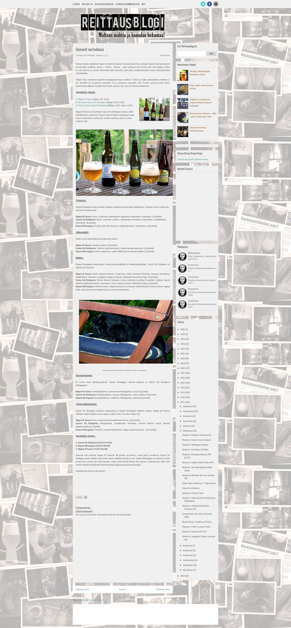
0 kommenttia (165, 55)
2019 (183, 363)
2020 (183, 358)
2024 (183, 339)
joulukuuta (187, 406)
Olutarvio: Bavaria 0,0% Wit (194, 532)
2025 (183, 334)
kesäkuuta (188, 545)
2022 (183, 349)
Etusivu (76, 4)
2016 (183, 378)
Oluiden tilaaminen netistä (127, 4)
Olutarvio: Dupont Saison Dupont (196, 440)
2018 (183, 368)
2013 (183, 392)
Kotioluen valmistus (104, 4)
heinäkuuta (188, 431)
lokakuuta (187, 416)
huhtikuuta (188, 555)
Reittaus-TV (87, 4)
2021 (183, 354)
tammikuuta (188, 570)
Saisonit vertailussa (190, 488)
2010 (183, 576)
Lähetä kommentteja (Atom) (90, 600)
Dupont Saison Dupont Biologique (92, 105)
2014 (183, 387)
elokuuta (187, 426)
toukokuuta (188, 550)
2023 (183, 344)
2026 (183, 329)
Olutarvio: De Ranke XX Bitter (195, 449)
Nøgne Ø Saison (85, 99)
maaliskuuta (188, 560)
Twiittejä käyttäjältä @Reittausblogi (192, 159)
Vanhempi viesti (163, 589)
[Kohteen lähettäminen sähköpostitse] (77, 497)
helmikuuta (188, 565)
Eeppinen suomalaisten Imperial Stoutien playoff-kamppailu (201, 102)
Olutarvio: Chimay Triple (192, 493)
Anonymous (193, 265)
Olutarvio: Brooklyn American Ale (196, 435)
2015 (183, 383)
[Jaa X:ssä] (82, 497)
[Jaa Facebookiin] (85, 497)
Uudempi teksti (82, 589)
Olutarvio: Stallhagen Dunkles (195, 445)
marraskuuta (188, 411)
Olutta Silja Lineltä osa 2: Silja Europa (199, 483)
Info (143, 4)
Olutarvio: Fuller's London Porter (196, 527)
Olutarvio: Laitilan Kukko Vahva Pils (198, 462)
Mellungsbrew (194, 253)
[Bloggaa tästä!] (80, 497)
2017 (183, 373)
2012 (183, 397)
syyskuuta (188, 421)
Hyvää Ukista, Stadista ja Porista (196, 522)
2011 (183, 402)
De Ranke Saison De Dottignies (92, 102)
